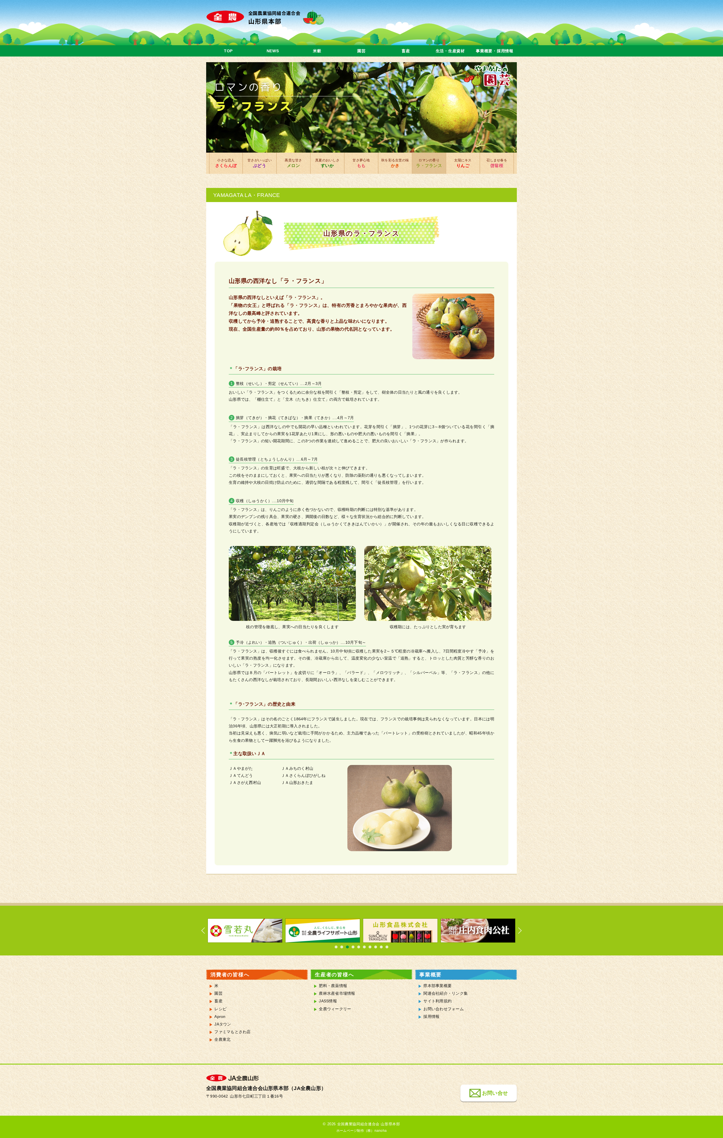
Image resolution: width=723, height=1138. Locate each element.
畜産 (406, 51)
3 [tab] (347, 947)
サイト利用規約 (437, 1001)
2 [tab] (341, 947)
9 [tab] (381, 947)
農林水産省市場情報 (337, 993)
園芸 (361, 51)
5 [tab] (358, 947)
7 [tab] (370, 947)
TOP (228, 51)
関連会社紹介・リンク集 (445, 993)
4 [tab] (353, 947)
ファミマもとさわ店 (232, 1032)
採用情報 (431, 1017)
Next (517, 931)
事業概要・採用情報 (494, 51)
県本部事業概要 (437, 986)
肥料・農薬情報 (333, 986)
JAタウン (222, 1024)
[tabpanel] (245, 930)
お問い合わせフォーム (443, 1009)
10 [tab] (387, 947)
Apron (219, 1017)
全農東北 (222, 1039)
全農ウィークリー (335, 1009)
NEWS (273, 51)
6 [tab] (364, 947)
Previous (206, 931)
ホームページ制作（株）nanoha (361, 1131)
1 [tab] (336, 947)
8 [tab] (375, 947)
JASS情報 (328, 1001)
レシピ (220, 1009)
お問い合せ (495, 1093)
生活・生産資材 (450, 51)
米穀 (317, 51)
